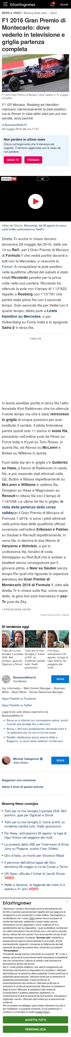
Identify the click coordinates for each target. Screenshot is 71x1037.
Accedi (64, 4)
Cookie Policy (42, 1011)
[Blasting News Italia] (22, 4)
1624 (31, 918)
